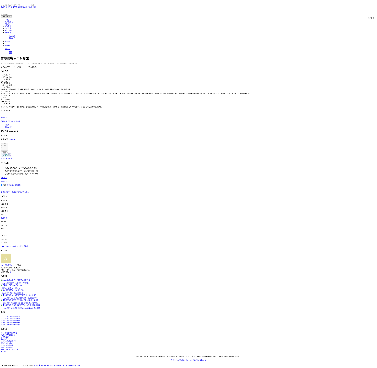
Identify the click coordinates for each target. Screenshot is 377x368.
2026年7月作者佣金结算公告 (10, 316)
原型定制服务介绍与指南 (9, 349)
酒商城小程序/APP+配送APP (12, 288)
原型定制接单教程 (7, 347)
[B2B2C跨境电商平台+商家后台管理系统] (15, 280)
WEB (2, 246)
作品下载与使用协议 (14, 185)
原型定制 (8, 24)
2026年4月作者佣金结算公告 (10, 322)
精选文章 (8, 26)
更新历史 (8, 127)
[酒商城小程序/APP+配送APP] (11, 285)
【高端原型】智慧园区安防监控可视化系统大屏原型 (20, 303)
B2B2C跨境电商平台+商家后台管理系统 (15, 283)
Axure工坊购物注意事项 (9, 333)
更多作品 (17, 121)
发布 (7, 41)
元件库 (9, 7)
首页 (8, 20)
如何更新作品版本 (7, 345)
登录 (10, 51)
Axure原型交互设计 (7, 265)
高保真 (21, 7)
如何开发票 (5, 337)
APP (25, 7)
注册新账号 (8, 158)
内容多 (15, 246)
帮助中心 (188, 360)
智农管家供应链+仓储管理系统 (12, 293)
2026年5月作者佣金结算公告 (10, 320)
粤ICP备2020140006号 (51, 365)
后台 (6, 246)
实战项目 (4, 7)
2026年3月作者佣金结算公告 (10, 324)
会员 (7, 49)
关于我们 (4, 351)
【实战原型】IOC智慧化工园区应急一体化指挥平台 (20, 298)
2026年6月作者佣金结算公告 (10, 318)
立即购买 (4, 121)
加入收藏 (12, 36)
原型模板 (16, 7)
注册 (10, 53)
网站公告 (8, 32)
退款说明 (4, 339)
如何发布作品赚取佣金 (8, 341)
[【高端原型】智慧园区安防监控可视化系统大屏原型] (19, 300)
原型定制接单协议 (7, 343)
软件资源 (8, 28)
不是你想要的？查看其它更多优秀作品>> (15, 192)
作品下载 (9, 22)
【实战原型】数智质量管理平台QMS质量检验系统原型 (21, 308)
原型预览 (10, 121)
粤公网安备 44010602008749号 (69, 365)
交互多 (20, 246)
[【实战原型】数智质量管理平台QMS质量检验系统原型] (20, 305)
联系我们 (12, 38)
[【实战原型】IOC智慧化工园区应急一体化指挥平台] (19, 295)
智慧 (34, 7)
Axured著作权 (39, 365)
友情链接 (203, 360)
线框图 (26, 246)
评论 (7, 125)
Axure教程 (8, 30)
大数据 (30, 7)
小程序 (10, 246)
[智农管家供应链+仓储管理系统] (12, 290)
